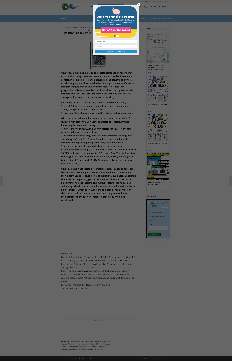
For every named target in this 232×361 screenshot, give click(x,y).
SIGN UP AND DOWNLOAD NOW (116, 51)
